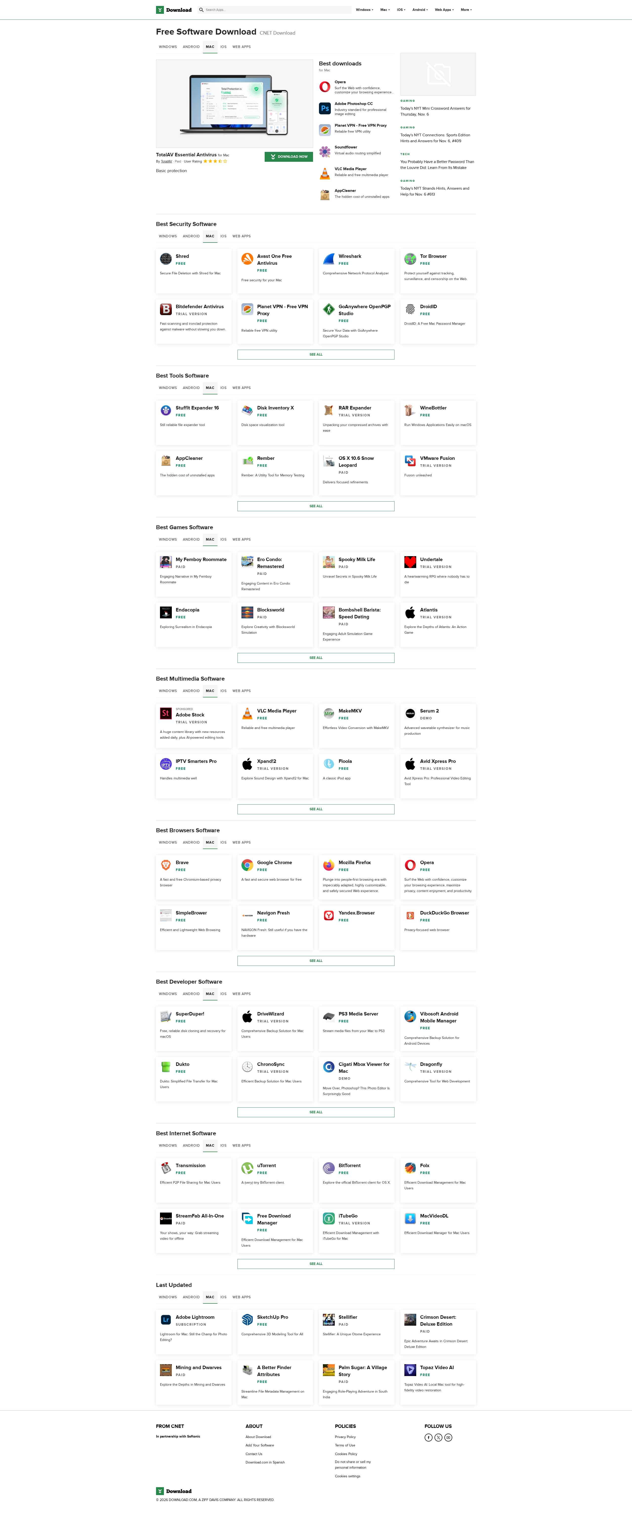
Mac (383, 10)
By (164, 161)
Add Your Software (260, 1445)
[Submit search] (201, 10)
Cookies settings (347, 1476)
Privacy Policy (345, 1437)
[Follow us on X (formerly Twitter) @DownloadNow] (438, 1437)
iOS (400, 10)
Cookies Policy (346, 1454)
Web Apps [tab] (242, 47)
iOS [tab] (223, 47)
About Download (258, 1437)
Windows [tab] (168, 47)
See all (316, 354)
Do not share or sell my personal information (353, 1465)
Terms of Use (345, 1445)
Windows (363, 10)
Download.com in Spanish (265, 1462)
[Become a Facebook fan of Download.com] (429, 1437)
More (465, 10)
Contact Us (254, 1454)
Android (419, 10)
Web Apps (443, 10)
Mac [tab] (210, 47)
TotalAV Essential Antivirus (192, 155)
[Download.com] (174, 10)
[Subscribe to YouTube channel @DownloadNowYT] (448, 1437)
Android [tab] (191, 47)
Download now (293, 157)
